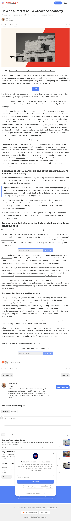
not (45, 116)
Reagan (65, 127)
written (27, 183)
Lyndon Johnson (46, 132)
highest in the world (60, 260)
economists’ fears (18, 260)
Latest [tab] (8, 435)
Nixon (59, 127)
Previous (9, 375)
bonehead (26, 116)
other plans (20, 158)
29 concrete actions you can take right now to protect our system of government (27, 442)
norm (47, 178)
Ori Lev (8, 18)
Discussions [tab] (15, 435)
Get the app (44, 512)
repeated (5, 240)
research (11, 280)
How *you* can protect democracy (14, 440)
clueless (12, 116)
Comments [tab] (6, 411)
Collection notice (52, 508)
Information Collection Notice (35, 488)
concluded (16, 200)
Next (63, 375)
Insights (4, 7)
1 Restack (17, 362)
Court (34, 305)
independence (20, 208)
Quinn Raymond (13, 444)
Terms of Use (44, 486)
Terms (43, 508)
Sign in (66, 3)
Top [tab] (4, 435)
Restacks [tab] (13, 411)
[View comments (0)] (10, 24)
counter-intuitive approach (20, 234)
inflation (35, 260)
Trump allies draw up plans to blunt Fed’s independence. (32, 71)
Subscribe (58, 3)
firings (11, 240)
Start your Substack (30, 512)
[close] (53, 453)
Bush (7, 130)
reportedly (8, 119)
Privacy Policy (49, 488)
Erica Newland (13, 470)
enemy (4, 116)
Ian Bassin (13, 456)
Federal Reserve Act (55, 200)
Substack (26, 517)
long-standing (38, 178)
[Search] (68, 435)
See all (5, 477)
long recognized (46, 124)
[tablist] (9, 411)
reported (34, 308)
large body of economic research (19, 187)
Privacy (38, 508)
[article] (35, 443)
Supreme (28, 305)
